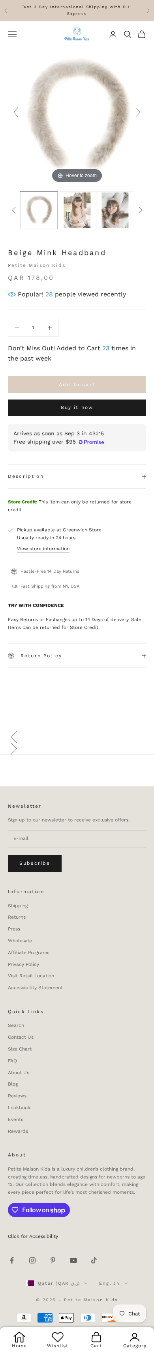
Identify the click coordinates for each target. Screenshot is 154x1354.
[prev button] (14, 210)
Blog (13, 1084)
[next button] (140, 210)
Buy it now (77, 407)
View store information (43, 548)
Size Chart (20, 1049)
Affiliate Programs (28, 952)
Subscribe (34, 863)
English (109, 1283)
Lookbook (19, 1107)
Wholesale (20, 940)
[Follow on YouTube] (73, 1260)
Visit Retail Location (31, 976)
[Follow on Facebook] (12, 1260)
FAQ (12, 1061)
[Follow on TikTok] (94, 1260)
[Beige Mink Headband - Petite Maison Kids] (39, 210)
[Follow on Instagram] (32, 1260)
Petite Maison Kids (37, 265)
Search (16, 1025)
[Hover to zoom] (77, 115)
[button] (77, 737)
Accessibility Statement (35, 987)
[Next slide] (138, 112)
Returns (17, 917)
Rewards (18, 1131)
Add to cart (77, 384)
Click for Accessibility (33, 1236)
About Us (18, 1072)
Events (15, 1119)
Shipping (18, 905)
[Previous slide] (16, 112)
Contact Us (21, 1037)
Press (14, 929)
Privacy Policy (23, 964)
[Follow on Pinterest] (53, 1260)
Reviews (17, 1096)
